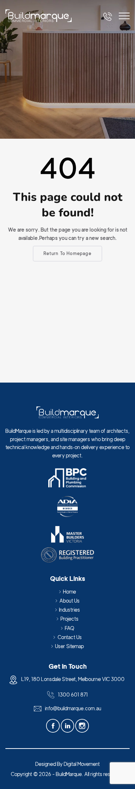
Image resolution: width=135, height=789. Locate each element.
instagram (82, 726)
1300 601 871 (73, 694)
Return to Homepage (67, 253)
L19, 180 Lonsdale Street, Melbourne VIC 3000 (73, 679)
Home (69, 591)
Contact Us (70, 637)
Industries (69, 610)
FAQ (69, 628)
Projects (69, 619)
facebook (53, 726)
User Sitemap (69, 646)
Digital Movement (82, 764)
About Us (69, 601)
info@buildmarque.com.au (73, 708)
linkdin (68, 726)
